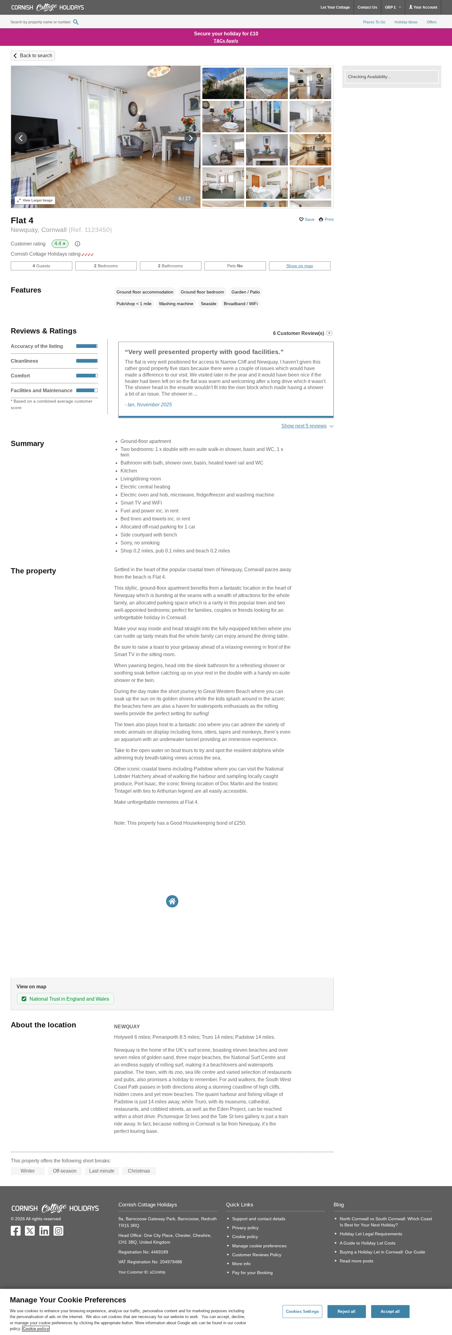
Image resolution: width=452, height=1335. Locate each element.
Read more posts (356, 1260)
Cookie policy (245, 1236)
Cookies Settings (302, 1311)
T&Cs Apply (226, 40)
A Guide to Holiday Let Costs (367, 1243)
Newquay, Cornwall (61, 229)
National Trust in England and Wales (69, 999)
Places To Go (374, 22)
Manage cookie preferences (259, 1245)
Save (310, 219)
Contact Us (367, 7)
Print (329, 219)
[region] (226, 1312)
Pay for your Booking (252, 1272)
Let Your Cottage (335, 7)
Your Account (425, 7)
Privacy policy (245, 1227)
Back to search (36, 55)
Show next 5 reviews (304, 425)
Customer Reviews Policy (256, 1254)
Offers (432, 22)
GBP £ (391, 7)
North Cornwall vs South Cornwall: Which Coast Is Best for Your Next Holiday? (386, 1221)
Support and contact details (258, 1218)
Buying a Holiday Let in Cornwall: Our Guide (382, 1251)
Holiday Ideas (406, 22)
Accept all (390, 1311)
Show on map (299, 265)
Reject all (346, 1311)
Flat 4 (22, 220)
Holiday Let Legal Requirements (371, 1233)
